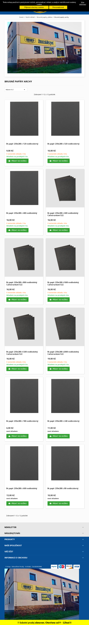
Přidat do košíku (17, 161)
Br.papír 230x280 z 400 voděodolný (21, 213)
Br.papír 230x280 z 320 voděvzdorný (63, 143)
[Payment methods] (65, 566)
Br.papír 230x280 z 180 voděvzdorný (22, 421)
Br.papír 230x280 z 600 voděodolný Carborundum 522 (63, 214)
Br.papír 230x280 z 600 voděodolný (21, 488)
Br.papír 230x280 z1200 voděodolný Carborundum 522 (22, 352)
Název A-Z (16, 89)
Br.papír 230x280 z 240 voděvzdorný (63, 421)
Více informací (82, 3)
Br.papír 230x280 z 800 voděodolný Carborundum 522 (21, 283)
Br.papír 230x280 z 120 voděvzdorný (22, 143)
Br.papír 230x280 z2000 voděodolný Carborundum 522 (63, 352)
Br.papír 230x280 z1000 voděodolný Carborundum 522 (63, 283)
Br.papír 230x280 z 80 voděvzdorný (63, 488)
